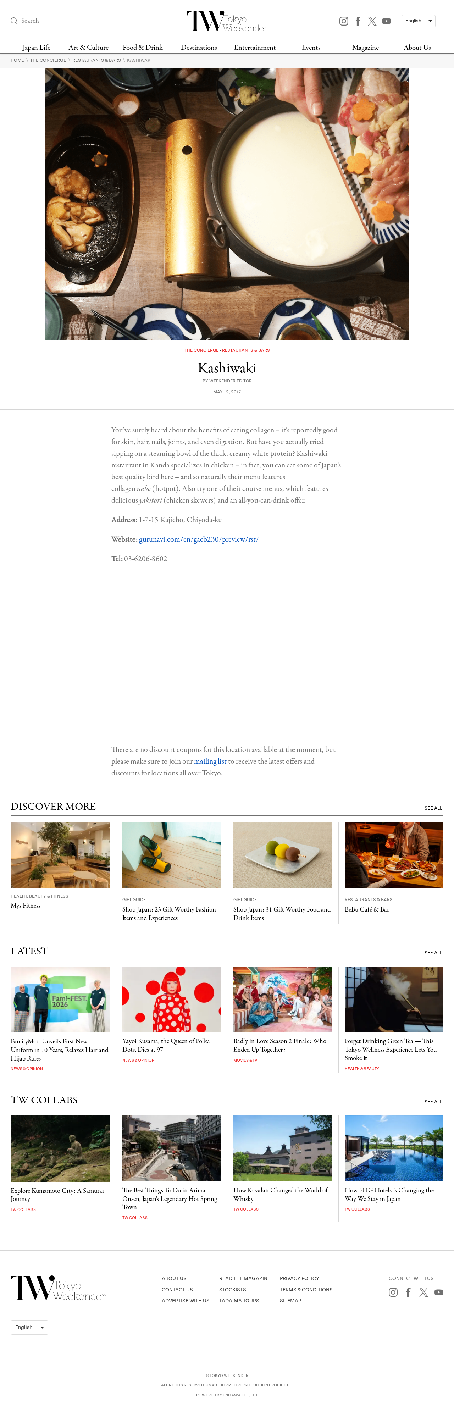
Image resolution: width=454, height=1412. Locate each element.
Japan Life (36, 48)
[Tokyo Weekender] (58, 1298)
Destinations (199, 48)
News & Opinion (27, 1069)
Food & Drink (143, 48)
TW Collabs (23, 1209)
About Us (417, 48)
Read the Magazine (244, 1278)
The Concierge (48, 60)
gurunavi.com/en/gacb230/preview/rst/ (199, 539)
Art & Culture (88, 48)
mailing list (210, 761)
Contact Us (177, 1290)
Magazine (365, 48)
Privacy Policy (299, 1278)
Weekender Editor (230, 381)
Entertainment (255, 48)
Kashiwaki (139, 60)
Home (18, 60)
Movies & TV (245, 1060)
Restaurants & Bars (97, 60)
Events (311, 48)
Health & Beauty (362, 1069)
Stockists (232, 1290)
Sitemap (290, 1301)
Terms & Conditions (306, 1290)
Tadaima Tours (239, 1301)
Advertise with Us (186, 1301)
